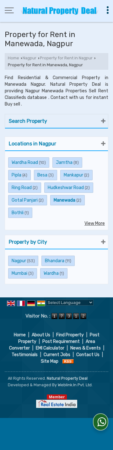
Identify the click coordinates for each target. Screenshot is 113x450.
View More (94, 223)
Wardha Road (25, 162)
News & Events (85, 348)
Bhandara (54, 260)
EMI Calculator (50, 348)
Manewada (64, 200)
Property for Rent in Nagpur (66, 58)
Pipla (16, 175)
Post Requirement (61, 341)
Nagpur (29, 58)
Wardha (51, 273)
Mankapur (73, 175)
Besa (42, 175)
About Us (41, 335)
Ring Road (22, 187)
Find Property (70, 335)
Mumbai (19, 273)
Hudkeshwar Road (66, 187)
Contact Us (88, 354)
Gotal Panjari (25, 200)
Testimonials (25, 354)
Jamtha (64, 162)
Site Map (49, 361)
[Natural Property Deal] (59, 11)
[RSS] (68, 361)
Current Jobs (57, 354)
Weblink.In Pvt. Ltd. (75, 384)
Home (13, 58)
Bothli (18, 212)
